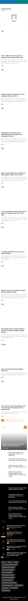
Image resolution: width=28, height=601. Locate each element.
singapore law (5, 587)
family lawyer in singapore (8, 569)
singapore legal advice (7, 572)
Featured (3, 344)
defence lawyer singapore (8, 575)
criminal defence (18, 585)
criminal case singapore (7, 585)
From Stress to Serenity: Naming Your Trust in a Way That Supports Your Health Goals (13, 407)
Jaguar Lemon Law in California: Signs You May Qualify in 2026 (13, 291)
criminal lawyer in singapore (8, 567)
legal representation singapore (9, 582)
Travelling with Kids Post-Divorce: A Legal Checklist (12, 252)
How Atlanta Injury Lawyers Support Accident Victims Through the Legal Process (13, 330)
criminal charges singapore (8, 577)
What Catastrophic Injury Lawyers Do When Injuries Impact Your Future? (13, 173)
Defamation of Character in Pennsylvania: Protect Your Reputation (16, 454)
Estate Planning (5, 590)
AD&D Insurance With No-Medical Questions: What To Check (18, 488)
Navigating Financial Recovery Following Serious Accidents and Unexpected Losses (11, 134)
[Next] (5, 479)
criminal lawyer (14, 587)
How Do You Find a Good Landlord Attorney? (12, 370)
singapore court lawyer (7, 580)
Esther (14, 21)
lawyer (3, 562)
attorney (10, 562)
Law (2, 31)
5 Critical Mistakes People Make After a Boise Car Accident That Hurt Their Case (14, 213)
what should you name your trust (9, 564)
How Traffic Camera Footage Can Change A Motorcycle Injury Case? (12, 56)
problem (16, 562)
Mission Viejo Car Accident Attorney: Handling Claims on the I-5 (13, 95)
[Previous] (2, 479)
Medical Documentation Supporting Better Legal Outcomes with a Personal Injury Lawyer (17, 474)
